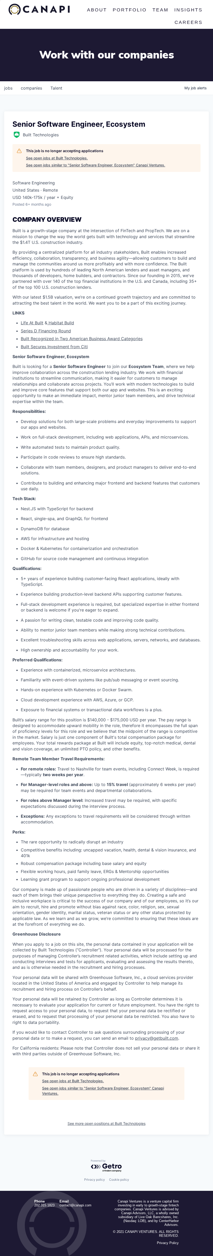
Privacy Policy (168, 1243)
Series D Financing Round (46, 330)
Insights (188, 9)
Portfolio (130, 9)
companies (31, 88)
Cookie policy (119, 1179)
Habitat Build (60, 322)
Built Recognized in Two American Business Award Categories (82, 338)
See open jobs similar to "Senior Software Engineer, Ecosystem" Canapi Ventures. (95, 165)
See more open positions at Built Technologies (106, 1123)
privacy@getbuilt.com (156, 1038)
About (97, 9)
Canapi (39, 9)
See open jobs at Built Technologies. (57, 158)
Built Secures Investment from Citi (54, 346)
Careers (189, 22)
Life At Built (32, 322)
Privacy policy (94, 1179)
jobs (8, 88)
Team (160, 9)
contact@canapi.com (75, 1205)
